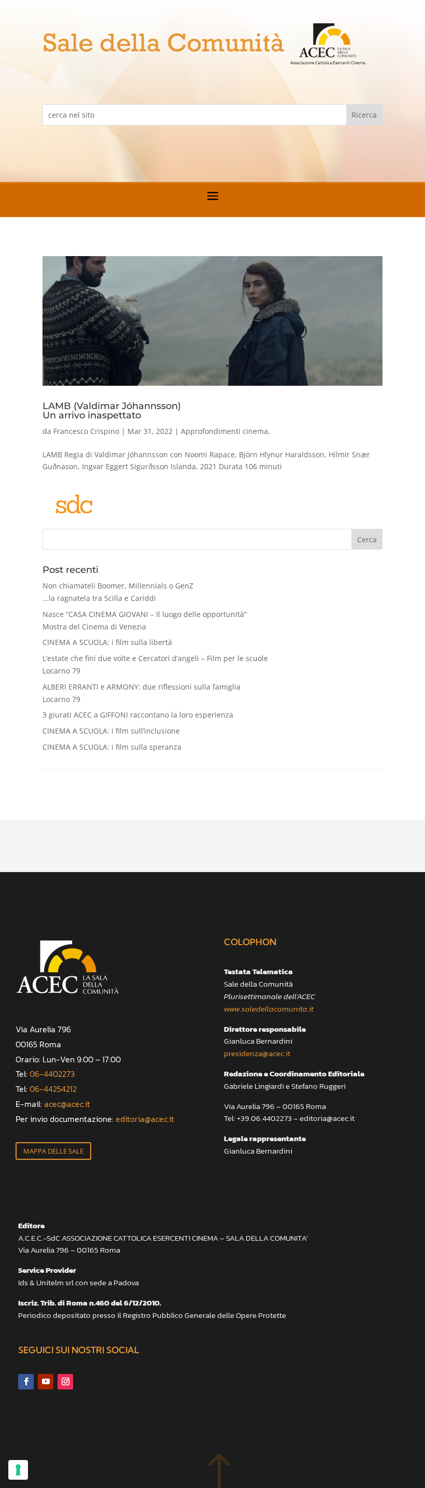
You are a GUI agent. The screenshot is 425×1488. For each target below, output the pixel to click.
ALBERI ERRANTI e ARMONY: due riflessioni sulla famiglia (141, 693)
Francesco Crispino (86, 431)
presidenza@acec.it (257, 1053)
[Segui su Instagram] (65, 1381)
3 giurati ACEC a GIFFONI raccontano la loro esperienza (137, 715)
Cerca (367, 539)
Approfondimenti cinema (224, 431)
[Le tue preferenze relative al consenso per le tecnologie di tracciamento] (18, 1470)
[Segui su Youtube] (45, 1381)
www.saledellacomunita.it (269, 1009)
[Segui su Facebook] (26, 1381)
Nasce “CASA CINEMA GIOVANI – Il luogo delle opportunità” (144, 620)
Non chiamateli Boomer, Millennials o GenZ (117, 592)
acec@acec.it (67, 1104)
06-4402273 (52, 1074)
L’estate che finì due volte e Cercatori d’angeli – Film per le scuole (155, 664)
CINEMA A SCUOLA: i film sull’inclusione (111, 731)
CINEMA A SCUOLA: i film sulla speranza (111, 747)
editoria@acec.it (145, 1119)
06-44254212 (53, 1089)
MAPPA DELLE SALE (53, 1151)
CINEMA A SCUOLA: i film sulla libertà (107, 642)
